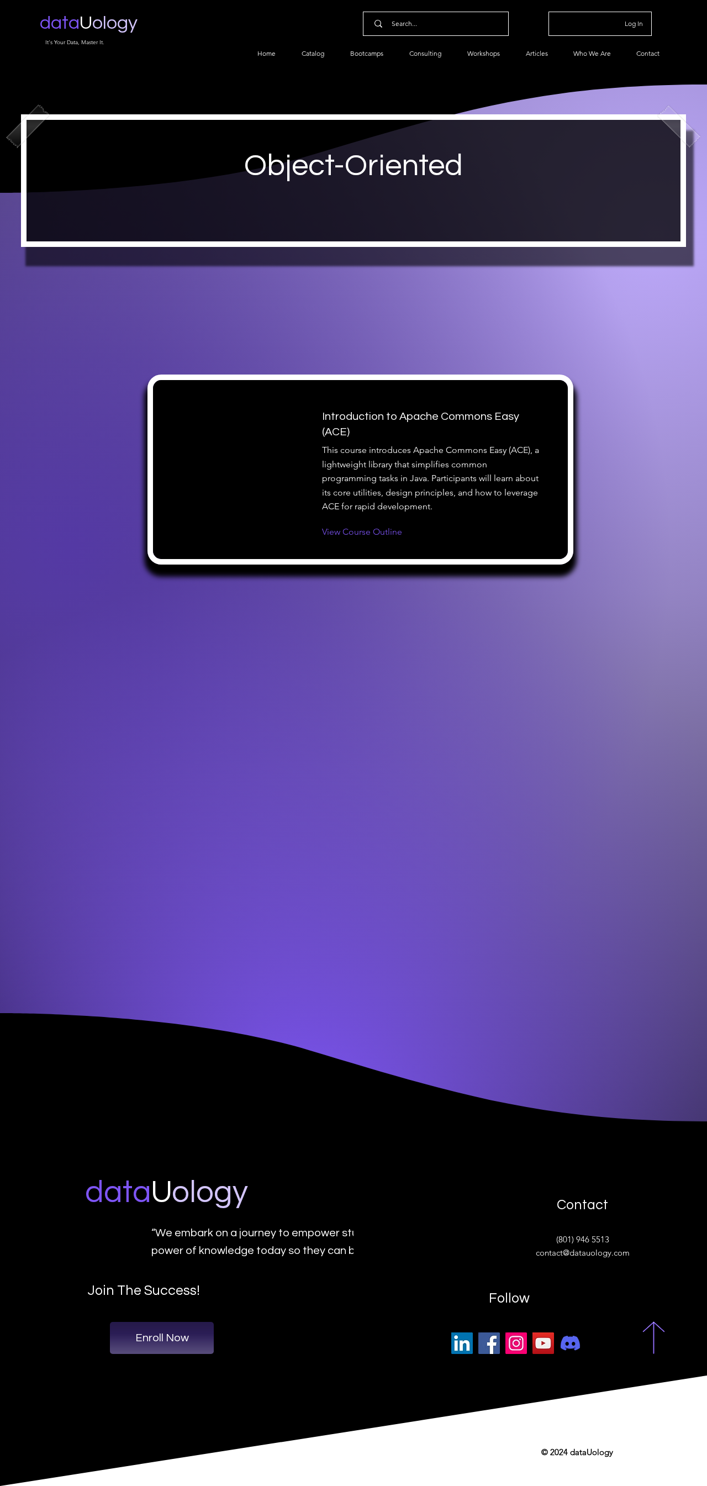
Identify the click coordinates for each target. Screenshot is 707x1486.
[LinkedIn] (462, 1343)
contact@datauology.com (583, 1252)
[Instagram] (516, 1343)
